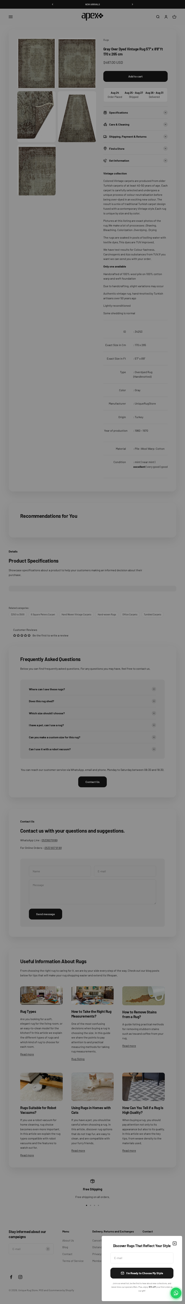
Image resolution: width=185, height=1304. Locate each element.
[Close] (174, 1243)
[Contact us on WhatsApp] (176, 1293)
